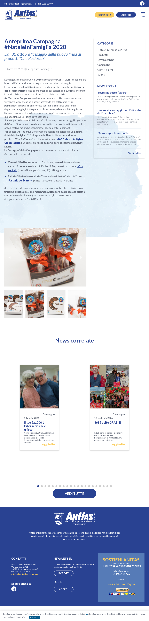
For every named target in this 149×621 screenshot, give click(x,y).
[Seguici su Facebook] (142, 3)
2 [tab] (42, 486)
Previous (9, 257)
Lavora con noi (106, 59)
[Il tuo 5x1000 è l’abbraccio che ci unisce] (39, 386)
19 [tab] (104, 486)
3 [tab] (45, 486)
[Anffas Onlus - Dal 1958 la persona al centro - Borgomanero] (21, 19)
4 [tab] (49, 486)
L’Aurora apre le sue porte (113, 133)
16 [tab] (93, 486)
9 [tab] (67, 486)
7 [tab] (60, 486)
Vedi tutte (134, 153)
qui (87, 614)
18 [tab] (100, 486)
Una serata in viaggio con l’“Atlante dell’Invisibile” (119, 111)
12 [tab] (78, 486)
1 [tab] (38, 486)
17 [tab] (96, 486)
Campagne (103, 64)
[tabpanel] (39, 407)
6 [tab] (56, 486)
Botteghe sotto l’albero (112, 92)
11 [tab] (74, 486)
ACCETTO (34, 617)
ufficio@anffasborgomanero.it (25, 574)
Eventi (101, 74)
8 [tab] (64, 486)
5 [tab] (53, 486)
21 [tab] (111, 486)
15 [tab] (89, 486)
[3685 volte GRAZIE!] (109, 386)
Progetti (102, 54)
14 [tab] (85, 486)
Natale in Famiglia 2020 (112, 49)
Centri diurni (105, 69)
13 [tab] (82, 486)
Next (81, 257)
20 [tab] (107, 486)
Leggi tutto (48, 444)
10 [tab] (71, 486)
